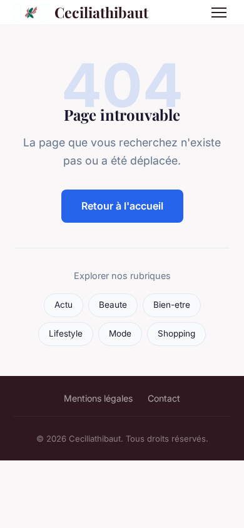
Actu (63, 305)
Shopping (176, 333)
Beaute (113, 305)
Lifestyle (66, 333)
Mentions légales (98, 398)
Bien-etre (171, 305)
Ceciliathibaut (101, 12)
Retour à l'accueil (122, 206)
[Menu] (218, 13)
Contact (164, 398)
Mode (120, 333)
